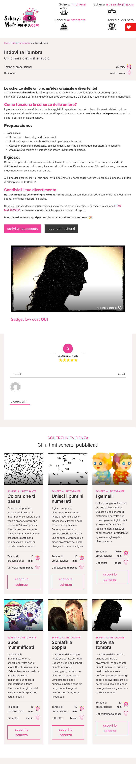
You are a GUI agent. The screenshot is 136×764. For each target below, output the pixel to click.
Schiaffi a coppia (62, 645)
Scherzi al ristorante (21, 43)
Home (7, 43)
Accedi (121, 374)
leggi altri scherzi (61, 229)
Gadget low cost (29, 319)
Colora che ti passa (21, 498)
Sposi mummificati (20, 645)
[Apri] (128, 5)
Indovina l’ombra (105, 645)
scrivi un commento (22, 229)
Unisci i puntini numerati (67, 498)
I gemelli (105, 496)
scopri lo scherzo (21, 581)
